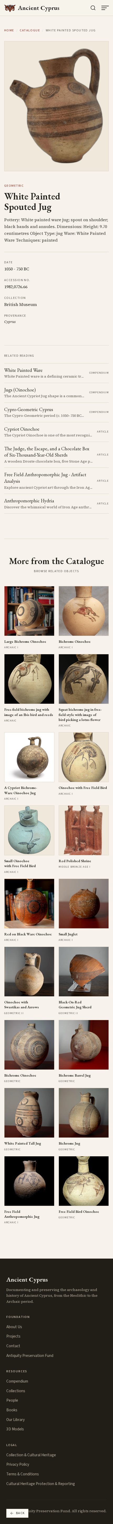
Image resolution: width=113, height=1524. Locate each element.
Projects (13, 1336)
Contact (13, 1346)
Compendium (17, 1381)
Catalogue (30, 31)
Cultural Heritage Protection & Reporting (40, 1484)
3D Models (15, 1429)
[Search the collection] (93, 8)
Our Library (15, 1420)
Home (9, 31)
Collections (15, 1391)
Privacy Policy (17, 1464)
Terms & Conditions (22, 1474)
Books (11, 1410)
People (12, 1400)
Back (20, 1513)
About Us (14, 1327)
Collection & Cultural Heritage (31, 1455)
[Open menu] (105, 8)
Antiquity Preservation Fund (29, 1355)
